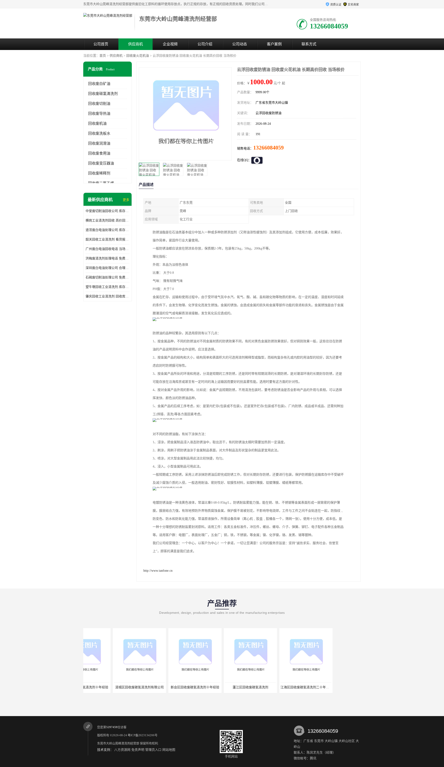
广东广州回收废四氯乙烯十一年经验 (332, 687)
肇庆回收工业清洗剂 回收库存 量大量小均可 (108, 296)
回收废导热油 (99, 113)
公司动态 (239, 44)
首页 (102, 55)
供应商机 (135, 44)
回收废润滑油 (99, 143)
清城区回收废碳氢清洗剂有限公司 (110, 687)
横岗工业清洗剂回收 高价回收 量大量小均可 (108, 220)
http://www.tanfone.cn (158, 570)
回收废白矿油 (99, 84)
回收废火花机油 (137, 55)
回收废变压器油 (101, 163)
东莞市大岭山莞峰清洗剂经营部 (118, 743)
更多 (126, 200)
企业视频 (170, 44)
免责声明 (137, 749)
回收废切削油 (99, 104)
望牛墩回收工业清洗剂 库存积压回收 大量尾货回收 (108, 287)
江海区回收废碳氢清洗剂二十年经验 (277, 687)
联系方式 (309, 44)
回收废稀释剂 (99, 173)
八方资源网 (122, 749)
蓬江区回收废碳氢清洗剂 (221, 687)
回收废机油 (97, 123)
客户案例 (274, 44)
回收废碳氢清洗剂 (103, 94)
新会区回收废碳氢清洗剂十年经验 (165, 687)
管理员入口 (153, 749)
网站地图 (168, 749)
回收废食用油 (99, 153)
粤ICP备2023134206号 (142, 735)
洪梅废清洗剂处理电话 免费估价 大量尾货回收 (108, 258)
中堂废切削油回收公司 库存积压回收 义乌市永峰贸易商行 (108, 211)
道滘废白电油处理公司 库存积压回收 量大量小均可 (108, 230)
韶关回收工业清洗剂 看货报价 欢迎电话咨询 (108, 239)
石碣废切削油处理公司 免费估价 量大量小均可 (108, 277)
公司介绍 (204, 44)
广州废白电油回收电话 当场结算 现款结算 (108, 249)
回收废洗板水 (99, 133)
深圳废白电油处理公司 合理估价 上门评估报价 (108, 268)
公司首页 (100, 44)
